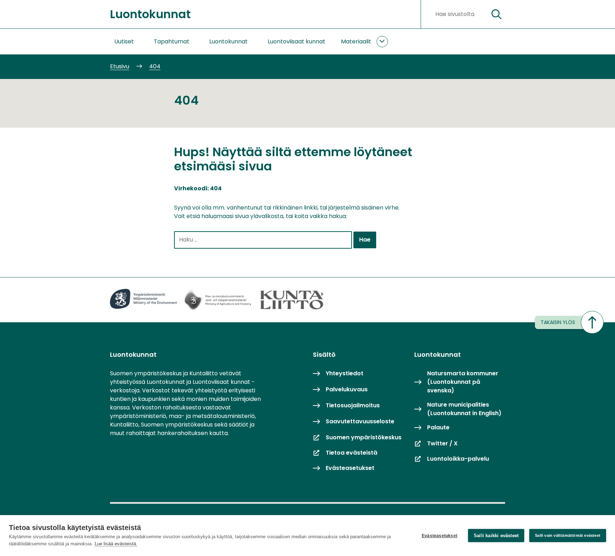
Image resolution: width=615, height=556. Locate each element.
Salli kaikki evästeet (496, 535)
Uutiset (124, 41)
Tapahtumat (171, 41)
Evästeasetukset (439, 535)
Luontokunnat (228, 41)
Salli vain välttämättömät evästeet (567, 535)
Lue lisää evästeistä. (116, 543)
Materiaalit (356, 41)
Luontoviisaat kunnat (296, 41)
